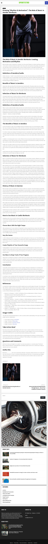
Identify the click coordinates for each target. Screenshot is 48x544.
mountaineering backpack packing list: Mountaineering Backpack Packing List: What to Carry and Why (26, 453)
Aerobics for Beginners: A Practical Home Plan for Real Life (21, 459)
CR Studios (17, 319)
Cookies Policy (30, 542)
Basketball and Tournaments (8, 491)
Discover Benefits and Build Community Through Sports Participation (23, 479)
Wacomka (15, 324)
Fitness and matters (6, 493)
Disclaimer (35, 542)
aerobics (4, 8)
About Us (11, 542)
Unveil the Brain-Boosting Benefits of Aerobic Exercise (11, 387)
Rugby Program (6, 497)
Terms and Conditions (23, 542)
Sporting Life (5, 498)
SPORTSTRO (24, 2)
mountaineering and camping (8, 495)
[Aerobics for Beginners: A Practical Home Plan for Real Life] (6, 461)
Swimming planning (6, 502)
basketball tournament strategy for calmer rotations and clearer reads (23, 472)
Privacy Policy (16, 542)
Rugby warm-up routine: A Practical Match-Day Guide (20, 466)
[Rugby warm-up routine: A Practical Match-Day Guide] (6, 467)
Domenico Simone (16, 322)
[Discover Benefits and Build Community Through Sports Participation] (6, 481)
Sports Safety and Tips (7, 500)
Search (4, 395)
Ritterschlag (15, 321)
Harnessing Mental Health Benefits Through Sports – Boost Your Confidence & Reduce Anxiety (37, 388)
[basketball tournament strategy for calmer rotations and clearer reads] (6, 474)
